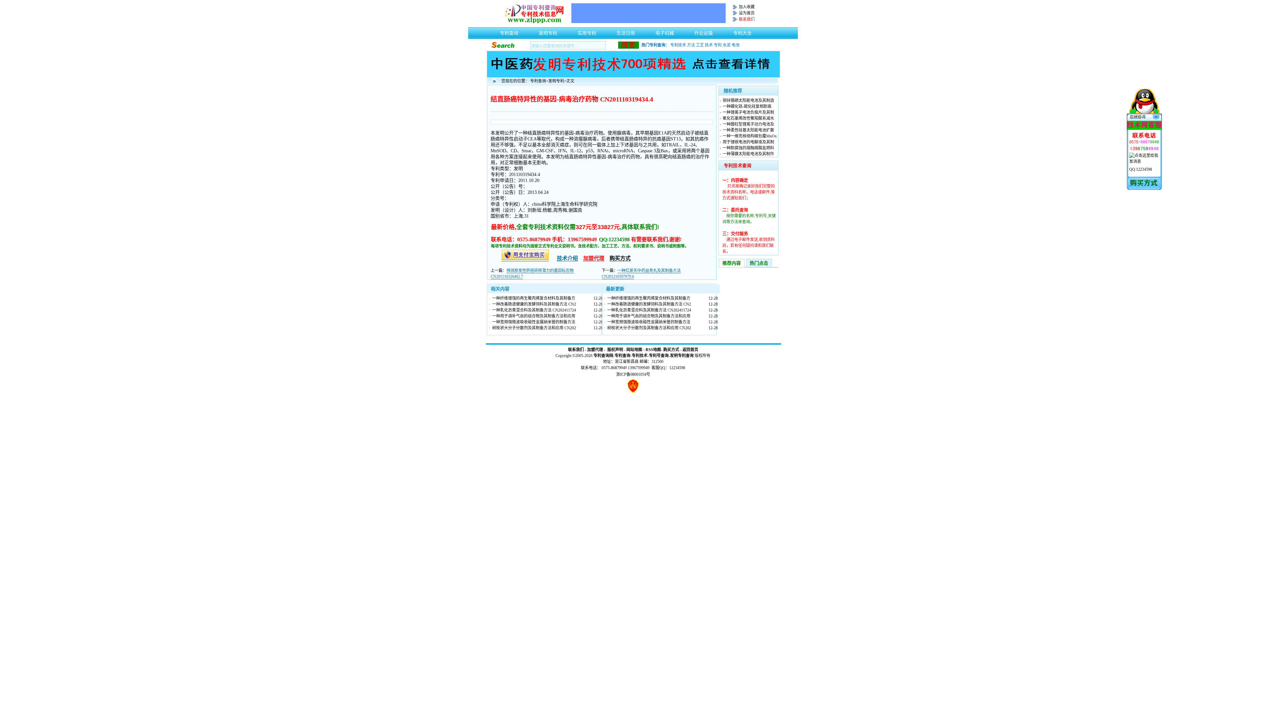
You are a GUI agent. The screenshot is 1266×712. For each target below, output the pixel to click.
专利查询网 (603, 355)
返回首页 (690, 349)
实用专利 (587, 31)
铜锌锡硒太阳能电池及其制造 (748, 100)
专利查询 (509, 31)
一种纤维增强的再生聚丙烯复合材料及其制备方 (533, 298)
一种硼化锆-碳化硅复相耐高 (747, 106)
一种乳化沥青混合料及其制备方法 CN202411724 (534, 310)
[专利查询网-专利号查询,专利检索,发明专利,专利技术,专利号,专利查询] (534, 21)
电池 (735, 45)
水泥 (727, 45)
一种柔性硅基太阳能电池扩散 (748, 130)
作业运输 (703, 31)
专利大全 (742, 31)
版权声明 (615, 349)
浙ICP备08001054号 (633, 374)
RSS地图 (653, 349)
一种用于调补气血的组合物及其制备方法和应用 (533, 316)
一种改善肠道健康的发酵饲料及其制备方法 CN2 (534, 304)
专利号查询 (659, 355)
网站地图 (634, 349)
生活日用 (626, 31)
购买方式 (671, 349)
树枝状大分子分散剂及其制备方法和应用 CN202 (534, 328)
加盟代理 (595, 349)
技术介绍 (567, 258)
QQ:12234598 (1140, 169)
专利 (718, 45)
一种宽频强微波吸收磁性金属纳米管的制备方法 (533, 322)
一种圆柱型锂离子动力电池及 (748, 124)
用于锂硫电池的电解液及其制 (748, 142)
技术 (709, 45)
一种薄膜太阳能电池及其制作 (748, 154)
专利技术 (678, 45)
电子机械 (664, 31)
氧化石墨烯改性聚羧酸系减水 (748, 118)
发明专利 (548, 31)
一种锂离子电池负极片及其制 (748, 112)
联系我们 (576, 349)
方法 (691, 45)
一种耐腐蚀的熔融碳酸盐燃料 (748, 148)
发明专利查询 (682, 355)
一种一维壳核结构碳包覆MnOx (750, 136)
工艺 (700, 45)
